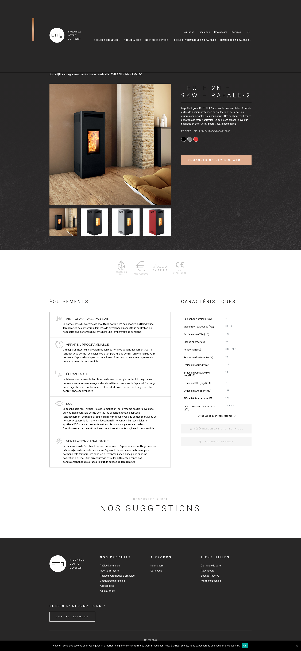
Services (236, 32)
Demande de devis (211, 565)
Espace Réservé (210, 575)
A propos (189, 32)
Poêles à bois (132, 40)
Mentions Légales (211, 580)
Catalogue (204, 32)
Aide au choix (107, 590)
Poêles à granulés (106, 40)
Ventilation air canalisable (95, 74)
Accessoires (107, 585)
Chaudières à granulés (234, 40)
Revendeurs (220, 32)
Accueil (53, 74)
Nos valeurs (157, 565)
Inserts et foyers (156, 40)
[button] (249, 32)
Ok (244, 645)
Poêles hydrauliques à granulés (195, 40)
